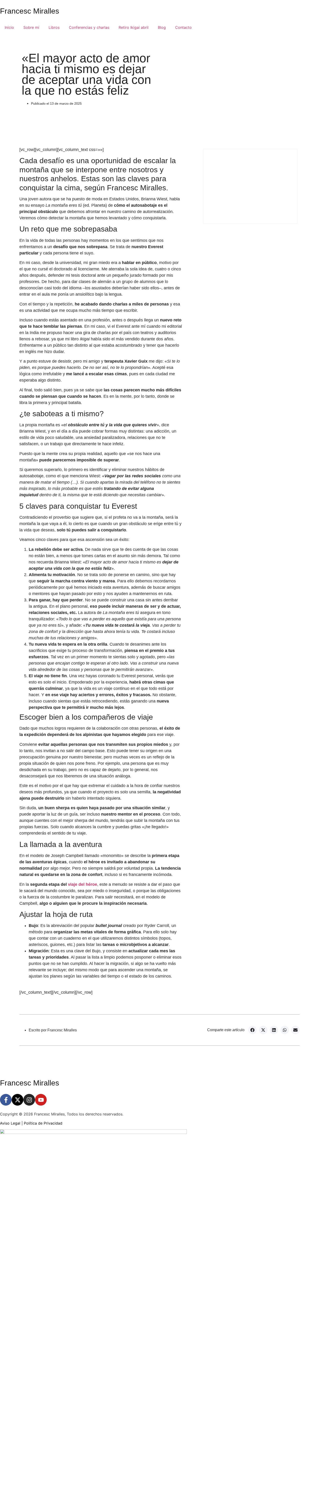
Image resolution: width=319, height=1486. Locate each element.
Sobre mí (31, 27)
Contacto (183, 27)
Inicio (9, 27)
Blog (162, 27)
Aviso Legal (10, 1123)
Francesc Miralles (29, 11)
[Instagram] (29, 1100)
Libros (54, 27)
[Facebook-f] (6, 1100)
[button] (252, 1030)
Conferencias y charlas (89, 27)
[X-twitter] (17, 1100)
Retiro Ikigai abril (134, 27)
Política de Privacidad (43, 1123)
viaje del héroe (82, 884)
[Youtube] (41, 1100)
